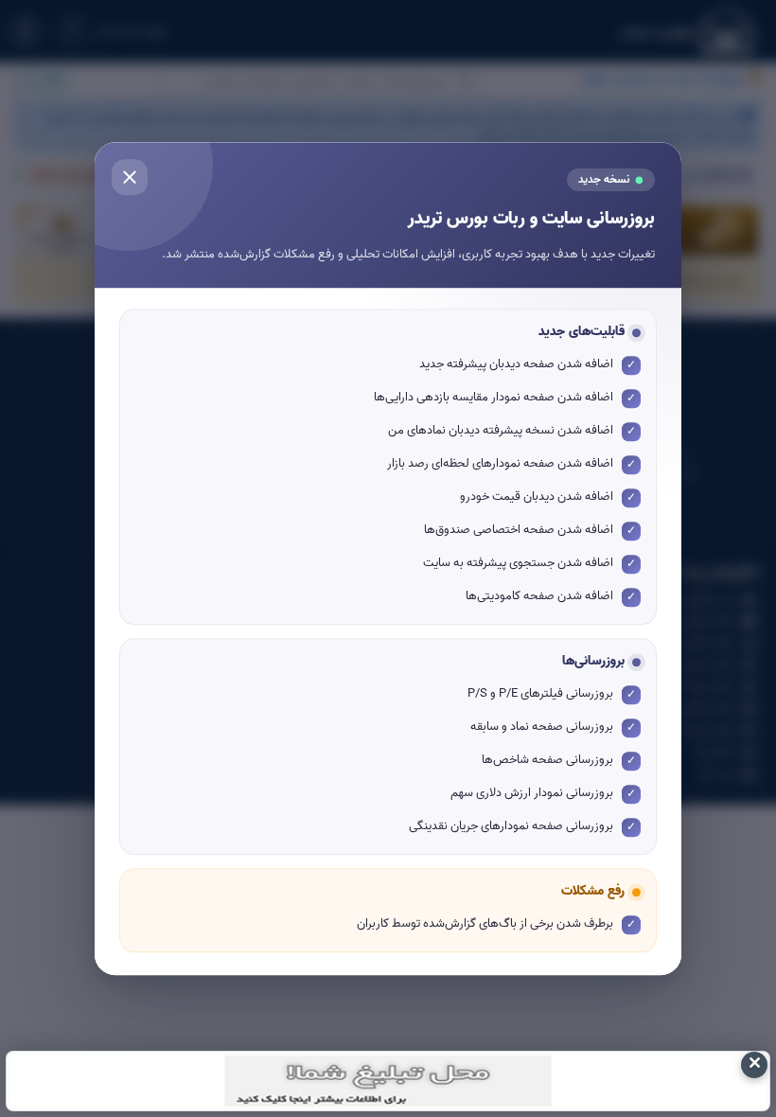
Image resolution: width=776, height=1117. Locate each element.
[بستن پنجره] (130, 177)
